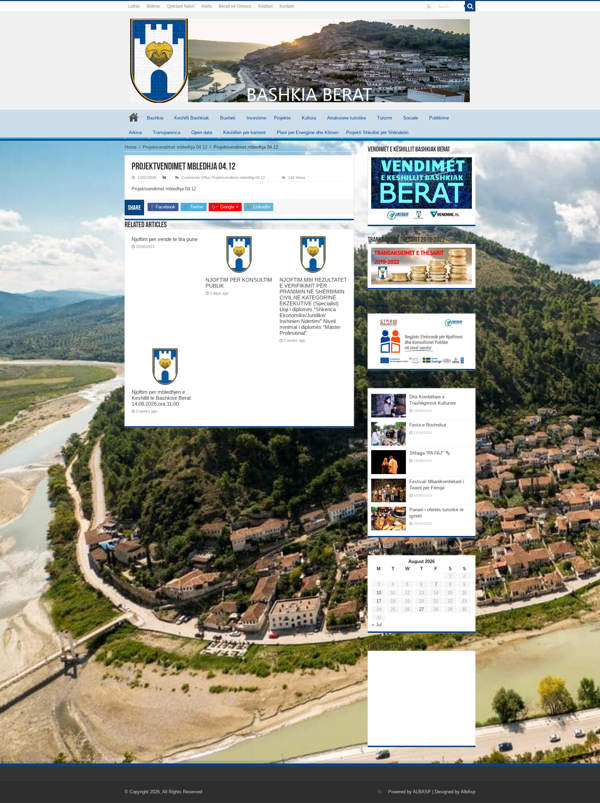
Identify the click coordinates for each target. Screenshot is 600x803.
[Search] (470, 6)
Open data (201, 132)
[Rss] (428, 6)
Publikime (439, 118)
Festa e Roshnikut (427, 425)
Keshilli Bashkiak (191, 118)
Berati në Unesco (235, 6)
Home (130, 147)
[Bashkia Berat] (300, 61)
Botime (153, 6)
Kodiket (265, 6)
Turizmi (384, 118)
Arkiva (135, 132)
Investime (256, 118)
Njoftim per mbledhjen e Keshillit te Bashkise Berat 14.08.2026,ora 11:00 (161, 398)
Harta (206, 6)
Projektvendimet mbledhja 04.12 (175, 147)
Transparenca (166, 132)
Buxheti (227, 118)
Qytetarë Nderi (180, 6)
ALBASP (422, 791)
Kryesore (134, 117)
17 (378, 601)
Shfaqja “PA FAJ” (427, 453)
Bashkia (155, 118)
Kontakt (287, 6)
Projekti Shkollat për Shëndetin (377, 132)
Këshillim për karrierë (244, 132)
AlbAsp (468, 791)
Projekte (282, 118)
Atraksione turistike (346, 118)
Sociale (410, 118)
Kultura (309, 118)
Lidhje (134, 6)
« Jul (377, 624)
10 (378, 592)
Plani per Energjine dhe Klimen (308, 132)
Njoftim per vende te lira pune (165, 239)
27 (421, 609)
